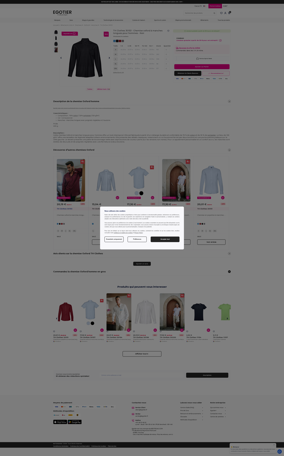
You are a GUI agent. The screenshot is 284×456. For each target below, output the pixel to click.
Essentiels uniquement (114, 239)
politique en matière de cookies (123, 233)
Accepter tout (165, 239)
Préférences (137, 239)
